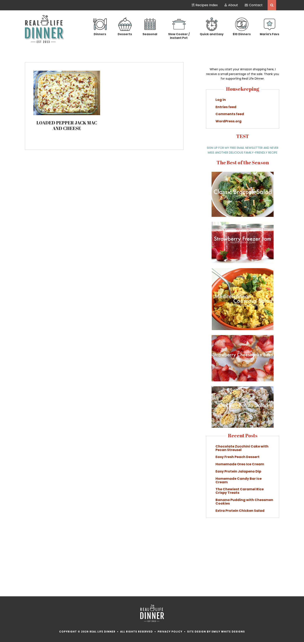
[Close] (226, 278)
